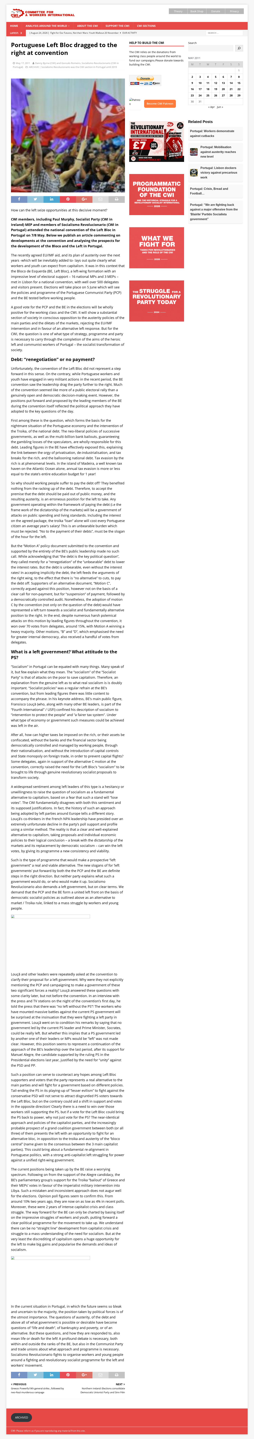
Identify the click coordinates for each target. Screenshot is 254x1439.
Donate (215, 11)
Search (192, 43)
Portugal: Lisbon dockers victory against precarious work (218, 172)
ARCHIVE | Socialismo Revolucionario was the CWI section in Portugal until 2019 (73, 67)
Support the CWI (117, 26)
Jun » (220, 107)
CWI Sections (146, 26)
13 (223, 83)
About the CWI (87, 26)
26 (215, 95)
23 (192, 95)
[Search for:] (224, 32)
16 (192, 89)
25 (207, 95)
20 (223, 89)
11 (207, 83)
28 (231, 95)
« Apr (211, 107)
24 (200, 95)
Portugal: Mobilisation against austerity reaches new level (218, 152)
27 (223, 95)
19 (215, 89)
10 (200, 83)
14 (231, 83)
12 (215, 83)
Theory (178, 11)
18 (207, 89)
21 (231, 89)
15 (238, 83)
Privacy (234, 11)
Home (14, 26)
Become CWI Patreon (160, 103)
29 (238, 95)
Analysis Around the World (46, 26)
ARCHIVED (21, 1417)
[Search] (239, 48)
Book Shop (196, 11)
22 (238, 89)
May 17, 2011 (23, 63)
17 (200, 89)
